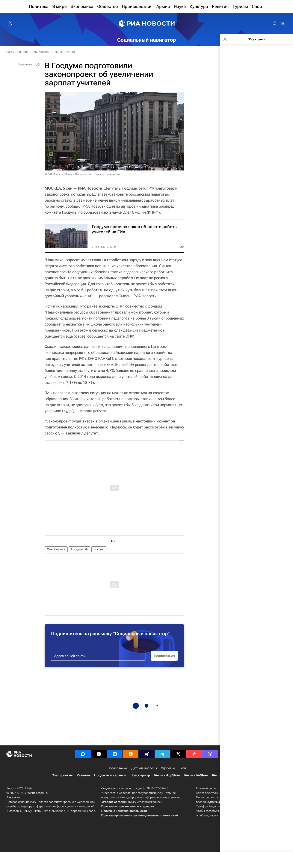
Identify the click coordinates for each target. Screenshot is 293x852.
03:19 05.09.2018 (18, 52)
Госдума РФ (79, 549)
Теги (182, 768)
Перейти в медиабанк (107, 174)
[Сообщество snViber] (210, 754)
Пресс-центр (140, 775)
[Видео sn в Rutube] (146, 754)
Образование (117, 768)
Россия (99, 549)
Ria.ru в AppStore (167, 775)
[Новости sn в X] (178, 754)
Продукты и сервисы (110, 775)
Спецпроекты (62, 775)
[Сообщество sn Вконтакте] (114, 754)
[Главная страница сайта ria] (146, 23)
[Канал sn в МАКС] (83, 754)
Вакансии (13, 797)
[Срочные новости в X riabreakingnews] (194, 754)
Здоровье (168, 768)
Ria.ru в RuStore (196, 775)
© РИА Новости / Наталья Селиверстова (68, 174)
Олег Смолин (56, 549)
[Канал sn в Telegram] (162, 754)
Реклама (83, 775)
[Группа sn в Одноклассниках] (130, 754)
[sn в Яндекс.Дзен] (99, 754)
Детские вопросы (144, 768)
